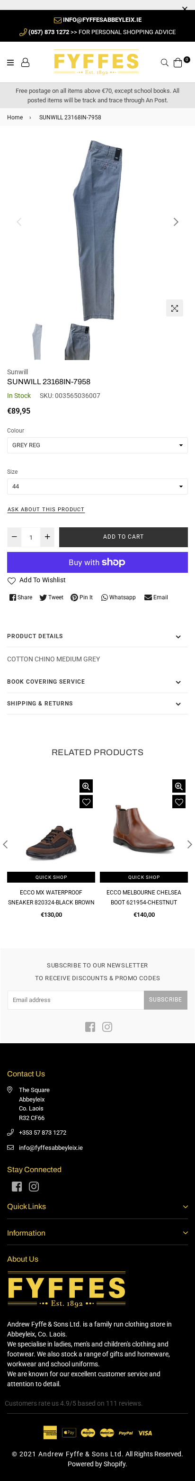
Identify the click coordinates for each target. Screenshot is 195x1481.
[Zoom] (174, 307)
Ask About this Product (46, 509)
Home (15, 117)
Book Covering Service (46, 681)
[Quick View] (86, 786)
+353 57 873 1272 (42, 1132)
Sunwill (17, 372)
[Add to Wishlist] (86, 801)
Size (12, 472)
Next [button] (176, 221)
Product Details (35, 636)
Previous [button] (19, 221)
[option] (97, 230)
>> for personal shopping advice (102, 32)
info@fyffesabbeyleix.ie (51, 1147)
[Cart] (178, 61)
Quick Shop (51, 877)
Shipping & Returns (40, 703)
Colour (15, 430)
